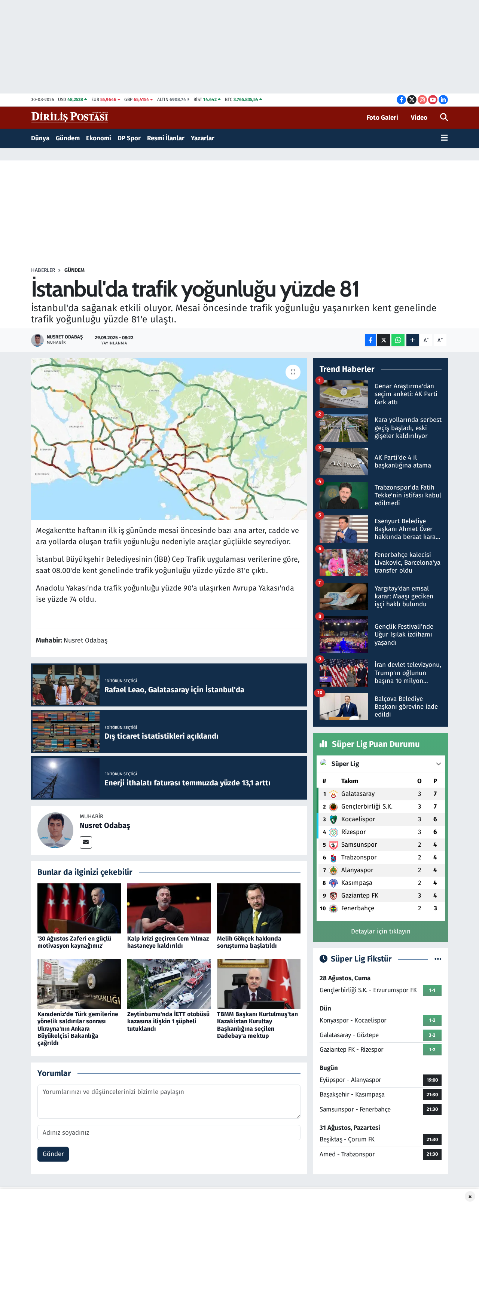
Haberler (43, 270)
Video (419, 118)
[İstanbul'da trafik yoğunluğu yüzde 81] (169, 439)
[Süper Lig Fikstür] (438, 959)
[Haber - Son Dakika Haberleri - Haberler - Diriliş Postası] (70, 117)
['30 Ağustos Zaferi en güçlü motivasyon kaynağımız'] (79, 908)
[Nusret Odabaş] (55, 830)
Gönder (53, 1154)
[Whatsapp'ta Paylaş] (398, 340)
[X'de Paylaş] (383, 340)
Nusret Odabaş (105, 825)
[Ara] (444, 118)
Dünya (40, 138)
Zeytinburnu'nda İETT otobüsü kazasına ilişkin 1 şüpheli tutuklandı (168, 1021)
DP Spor (129, 138)
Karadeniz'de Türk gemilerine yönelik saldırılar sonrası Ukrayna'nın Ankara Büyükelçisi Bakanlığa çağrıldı (77, 1028)
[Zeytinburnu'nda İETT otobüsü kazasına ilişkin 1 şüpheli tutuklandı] (169, 983)
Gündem (68, 138)
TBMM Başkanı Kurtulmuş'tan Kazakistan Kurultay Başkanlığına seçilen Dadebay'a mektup (257, 1025)
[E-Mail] (86, 842)
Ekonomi (98, 138)
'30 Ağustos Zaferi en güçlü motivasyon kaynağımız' (74, 942)
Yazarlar (202, 138)
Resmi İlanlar (165, 138)
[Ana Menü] (444, 138)
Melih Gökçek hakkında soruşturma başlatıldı (249, 942)
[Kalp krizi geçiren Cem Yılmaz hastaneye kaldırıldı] (169, 908)
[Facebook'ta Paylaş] (370, 340)
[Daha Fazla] (412, 340)
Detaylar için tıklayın (381, 931)
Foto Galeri (382, 118)
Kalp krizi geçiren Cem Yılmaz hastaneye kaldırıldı (168, 942)
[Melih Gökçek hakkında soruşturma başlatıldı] (258, 908)
